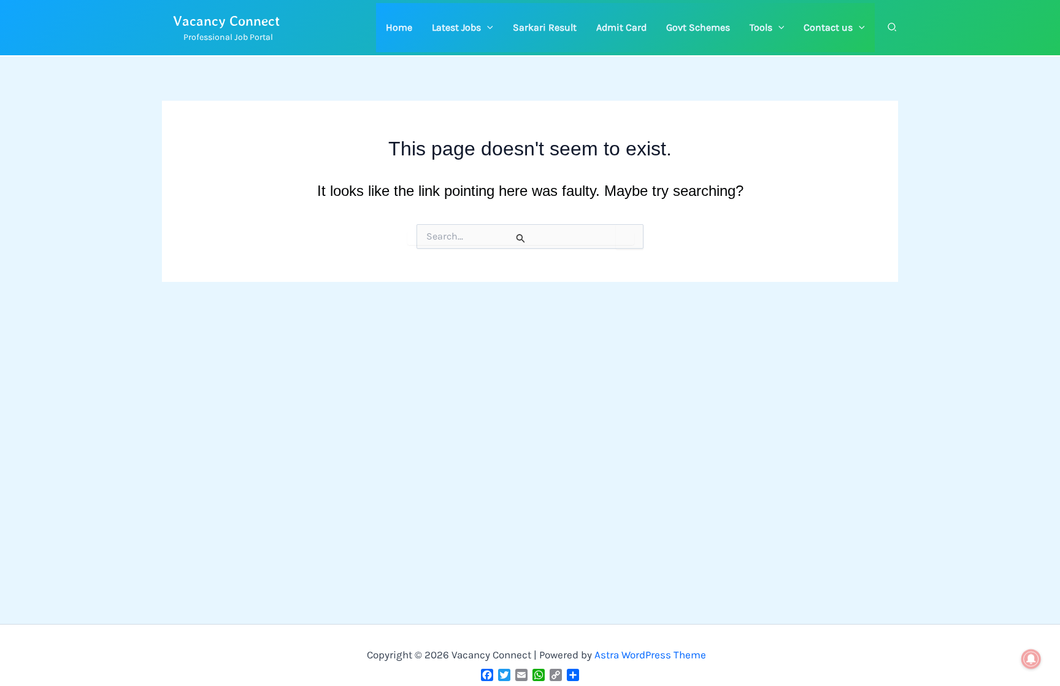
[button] (462, 27)
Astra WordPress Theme (650, 655)
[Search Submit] (520, 238)
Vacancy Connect (226, 20)
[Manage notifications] (1031, 659)
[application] (487, 27)
